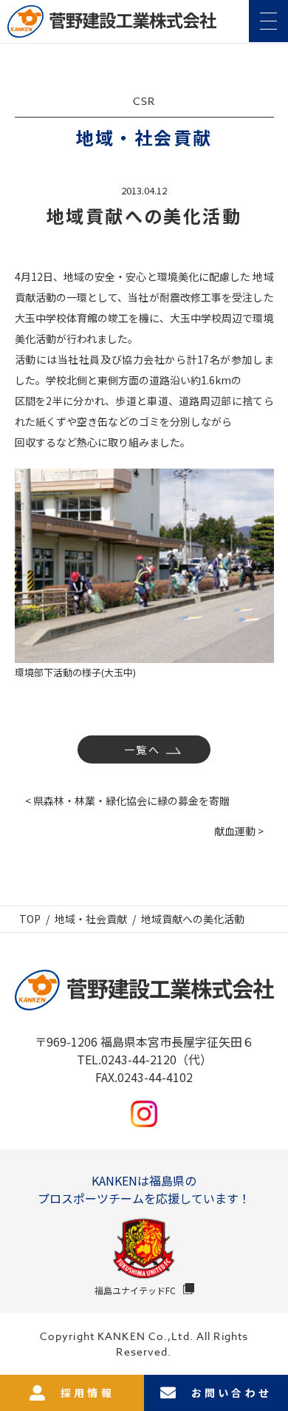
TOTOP (269, 1358)
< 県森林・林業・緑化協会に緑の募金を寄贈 (127, 800)
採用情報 (87, 1392)
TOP (30, 918)
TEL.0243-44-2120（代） (144, 1059)
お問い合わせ (231, 1392)
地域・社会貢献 (91, 918)
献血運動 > (239, 830)
